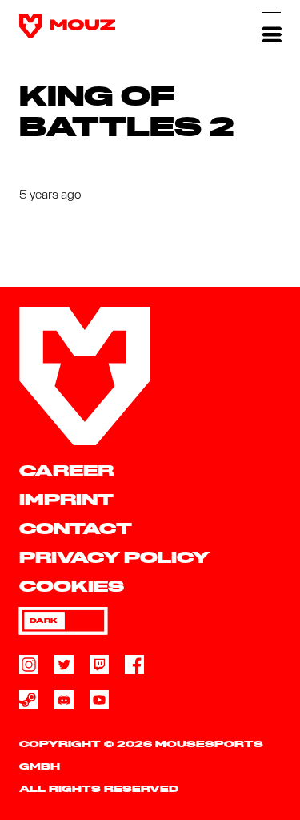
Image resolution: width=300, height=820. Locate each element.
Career (66, 472)
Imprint (66, 500)
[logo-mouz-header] (67, 26)
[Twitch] (99, 664)
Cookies (71, 587)
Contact (75, 529)
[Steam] (28, 699)
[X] (64, 664)
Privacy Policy (114, 558)
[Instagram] (28, 664)
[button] (271, 26)
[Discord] (64, 699)
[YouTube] (99, 699)
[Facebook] (134, 664)
